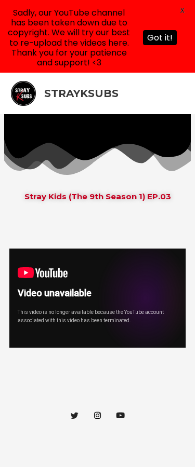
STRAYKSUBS (81, 93)
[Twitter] (75, 415)
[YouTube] (120, 415)
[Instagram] (98, 415)
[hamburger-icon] (174, 126)
